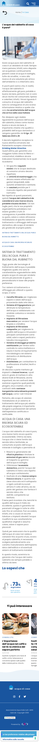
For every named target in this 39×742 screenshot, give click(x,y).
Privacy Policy (10, 717)
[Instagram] (14, 696)
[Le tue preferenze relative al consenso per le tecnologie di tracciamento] (35, 738)
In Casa (25, 12)
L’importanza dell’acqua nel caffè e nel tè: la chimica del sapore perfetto (14, 645)
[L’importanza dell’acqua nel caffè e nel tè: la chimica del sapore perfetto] (15, 624)
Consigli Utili (7, 637)
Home (18, 12)
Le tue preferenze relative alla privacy (18, 734)
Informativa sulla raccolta (13, 739)
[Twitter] (24, 696)
